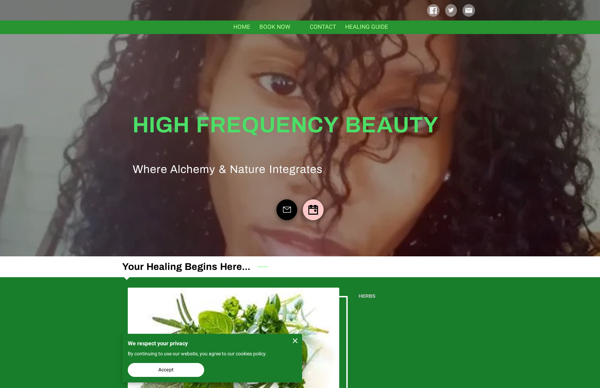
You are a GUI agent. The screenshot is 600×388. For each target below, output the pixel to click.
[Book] (313, 209)
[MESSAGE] (286, 209)
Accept (166, 369)
